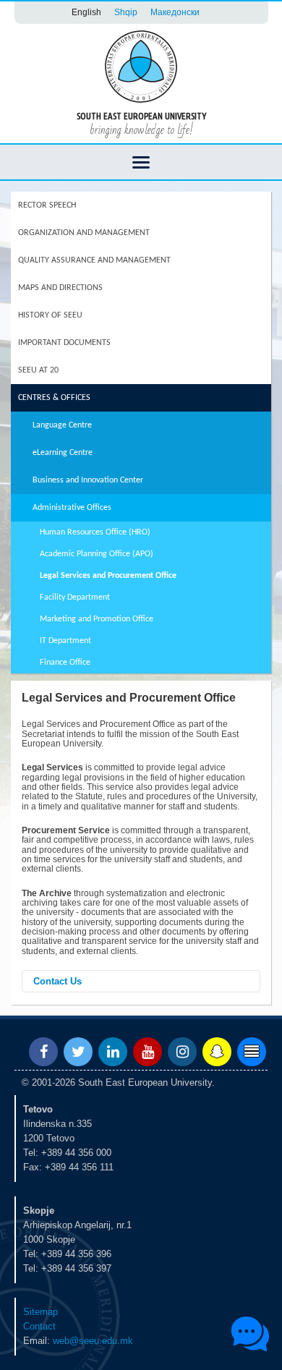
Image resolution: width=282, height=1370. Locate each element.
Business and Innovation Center (88, 480)
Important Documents (64, 343)
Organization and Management (84, 233)
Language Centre (62, 425)
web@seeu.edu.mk (93, 1340)
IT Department (65, 641)
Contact (39, 1326)
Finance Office (65, 662)
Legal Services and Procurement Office (108, 575)
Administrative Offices (72, 507)
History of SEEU (50, 315)
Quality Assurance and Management (94, 260)
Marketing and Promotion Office (96, 619)
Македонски (175, 12)
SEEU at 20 (38, 370)
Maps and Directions (60, 288)
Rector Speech (47, 205)
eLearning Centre (63, 452)
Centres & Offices (54, 397)
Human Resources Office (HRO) (95, 532)
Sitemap (40, 1311)
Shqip (125, 12)
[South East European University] (141, 65)
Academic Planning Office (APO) (96, 554)
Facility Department (75, 597)
